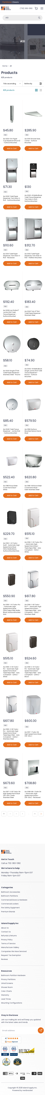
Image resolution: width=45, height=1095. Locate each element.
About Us (5, 928)
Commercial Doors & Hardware (14, 900)
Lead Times (6, 999)
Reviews (4, 959)
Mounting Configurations (11, 1003)
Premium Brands (8, 911)
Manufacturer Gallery (10, 947)
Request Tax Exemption (11, 955)
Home (4, 66)
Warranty (5, 995)
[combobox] (19, 18)
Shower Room (7, 987)
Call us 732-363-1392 (11, 863)
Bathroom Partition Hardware (13, 975)
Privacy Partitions (8, 979)
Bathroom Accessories (10, 892)
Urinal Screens (7, 983)
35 (35, 814)
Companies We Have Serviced (14, 951)
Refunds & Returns (9, 935)
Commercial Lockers (9, 904)
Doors (16, 2)
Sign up (41, 1030)
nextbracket (28, 1090)
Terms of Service (8, 943)
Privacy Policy (6, 939)
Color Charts (6, 991)
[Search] (39, 18)
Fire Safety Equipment (10, 907)
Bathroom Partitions (9, 896)
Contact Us (6, 932)
